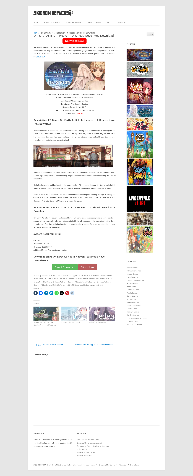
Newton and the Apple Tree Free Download (95, 344)
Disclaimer (77, 465)
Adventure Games (134, 271)
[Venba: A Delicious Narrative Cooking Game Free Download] (140, 130)
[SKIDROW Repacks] (53, 15)
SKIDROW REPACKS (46, 465)
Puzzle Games (132, 293)
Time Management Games (137, 318)
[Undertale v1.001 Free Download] (140, 211)
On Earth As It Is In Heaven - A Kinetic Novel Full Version (74, 282)
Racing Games (132, 296)
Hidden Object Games (135, 280)
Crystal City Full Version (71, 322)
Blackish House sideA (85, 455)
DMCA (57, 465)
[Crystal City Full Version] (74, 314)
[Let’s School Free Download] (140, 252)
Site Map (86, 465)
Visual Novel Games (60, 275)
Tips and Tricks (132, 321)
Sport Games (132, 308)
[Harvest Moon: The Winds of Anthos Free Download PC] (140, 157)
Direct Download (65, 267)
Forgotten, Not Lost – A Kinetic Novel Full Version (44, 323)
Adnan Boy (123, 465)
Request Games (94, 22)
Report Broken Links (74, 22)
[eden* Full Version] (102, 314)
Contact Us (121, 22)
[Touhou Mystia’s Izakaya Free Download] (140, 103)
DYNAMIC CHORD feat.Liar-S (88, 440)
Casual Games (132, 277)
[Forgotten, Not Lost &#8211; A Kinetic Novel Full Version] (46, 314)
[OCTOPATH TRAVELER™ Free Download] (140, 224)
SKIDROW (40, 57)
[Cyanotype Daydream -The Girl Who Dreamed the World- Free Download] (140, 116)
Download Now (74, 41)
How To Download (52, 22)
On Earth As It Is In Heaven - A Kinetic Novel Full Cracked (66, 279)
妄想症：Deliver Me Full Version (48, 344)
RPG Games (131, 299)
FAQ (108, 22)
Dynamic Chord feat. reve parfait (89, 443)
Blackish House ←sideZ (86, 452)
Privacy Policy (66, 465)
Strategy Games (133, 312)
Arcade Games (132, 274)
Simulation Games (134, 305)
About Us (94, 465)
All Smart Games (134, 465)
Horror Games (132, 283)
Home (35, 22)
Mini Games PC (112, 465)
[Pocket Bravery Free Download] (140, 184)
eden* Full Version (97, 322)
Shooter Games (133, 302)
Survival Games (133, 315)
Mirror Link (87, 267)
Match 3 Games (133, 290)
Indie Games (131, 286)
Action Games (132, 267)
